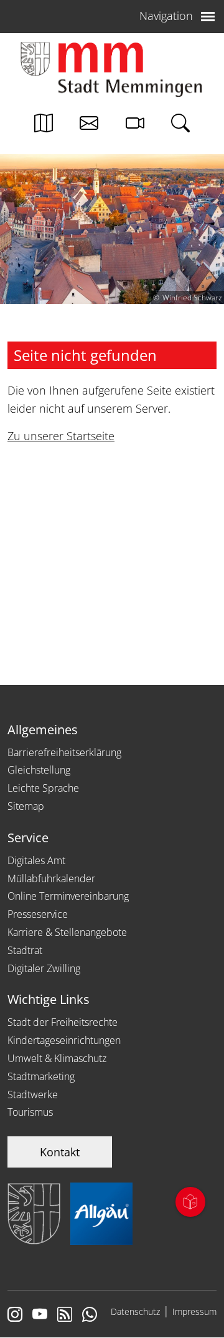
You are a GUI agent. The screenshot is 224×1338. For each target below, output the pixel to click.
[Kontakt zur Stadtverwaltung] (89, 126)
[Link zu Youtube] (39, 1315)
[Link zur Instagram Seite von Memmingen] (14, 1315)
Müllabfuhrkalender (51, 878)
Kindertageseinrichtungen (64, 1040)
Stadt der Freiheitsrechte (62, 1022)
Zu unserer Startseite (60, 435)
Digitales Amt (36, 860)
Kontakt (60, 1151)
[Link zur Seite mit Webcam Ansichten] (135, 126)
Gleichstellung (38, 770)
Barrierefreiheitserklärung (64, 752)
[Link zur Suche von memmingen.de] (180, 126)
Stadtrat (24, 950)
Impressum (194, 1311)
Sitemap (25, 806)
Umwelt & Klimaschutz (56, 1058)
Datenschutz (135, 1311)
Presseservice (37, 914)
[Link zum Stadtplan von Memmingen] (43, 126)
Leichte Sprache (43, 788)
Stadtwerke (32, 1094)
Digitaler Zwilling (43, 968)
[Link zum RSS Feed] (64, 1315)
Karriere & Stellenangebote (67, 932)
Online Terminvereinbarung (68, 896)
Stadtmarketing (41, 1076)
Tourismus (30, 1112)
